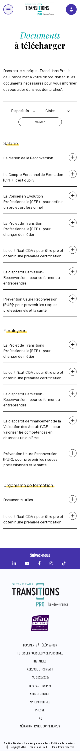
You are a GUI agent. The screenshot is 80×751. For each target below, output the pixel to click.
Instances (40, 661)
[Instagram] (52, 563)
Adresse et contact (40, 669)
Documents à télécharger (40, 645)
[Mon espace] (71, 9)
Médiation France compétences (40, 726)
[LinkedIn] (15, 563)
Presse (40, 710)
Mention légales (12, 743)
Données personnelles (36, 743)
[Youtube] (28, 563)
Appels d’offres (40, 702)
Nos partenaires (40, 686)
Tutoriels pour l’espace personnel (40, 653)
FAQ (40, 718)
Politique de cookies (62, 743)
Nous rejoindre (40, 694)
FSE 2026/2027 (40, 677)
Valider (40, 122)
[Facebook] (40, 563)
